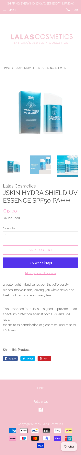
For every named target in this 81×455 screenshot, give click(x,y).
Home (6, 68)
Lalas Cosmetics (52, 424)
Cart (75, 10)
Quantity (9, 228)
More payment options (40, 273)
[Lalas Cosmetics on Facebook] (40, 410)
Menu (12, 10)
